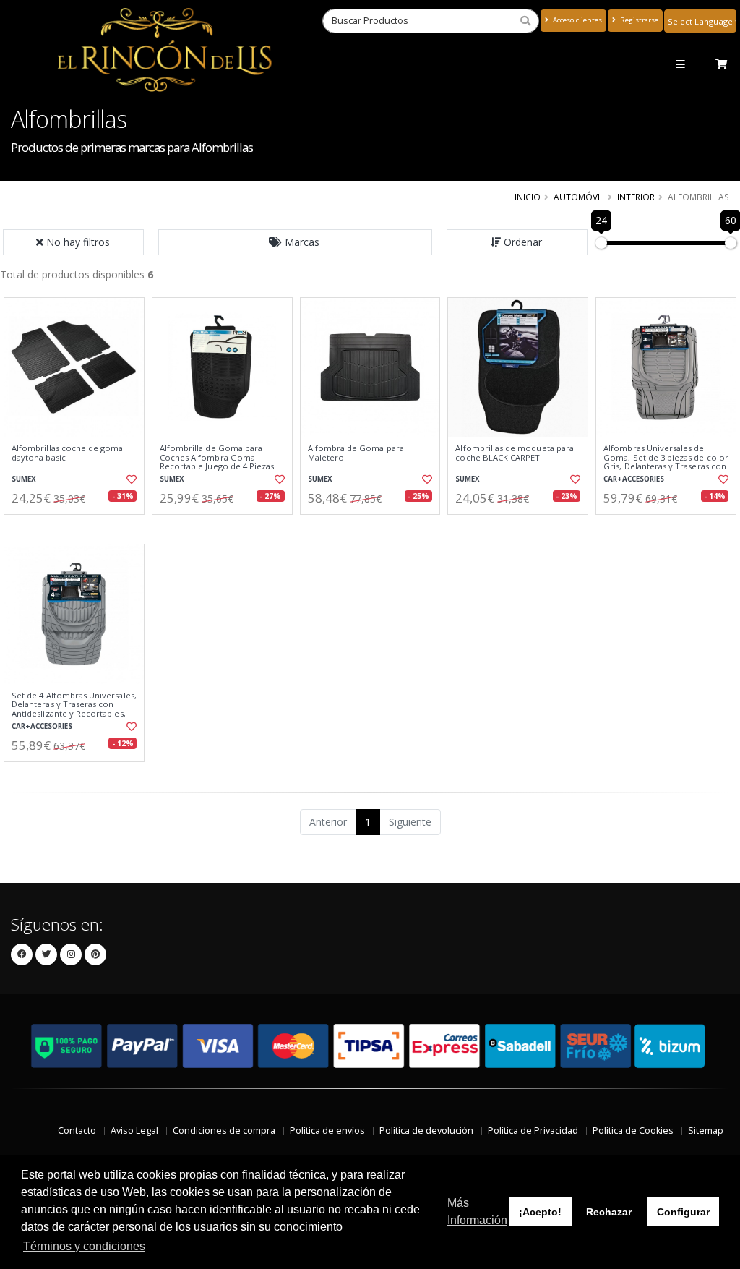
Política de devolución (426, 1130)
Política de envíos (327, 1130)
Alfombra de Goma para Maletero (356, 453)
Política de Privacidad (533, 1130)
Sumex (24, 479)
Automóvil (579, 196)
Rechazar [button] (609, 1212)
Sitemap (705, 1130)
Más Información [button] (477, 1211)
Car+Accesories (633, 479)
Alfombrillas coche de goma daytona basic (67, 453)
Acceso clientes (576, 20)
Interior (636, 196)
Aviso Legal (134, 1130)
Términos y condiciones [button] (84, 1246)
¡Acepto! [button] (540, 1212)
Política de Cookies (633, 1130)
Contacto (77, 1130)
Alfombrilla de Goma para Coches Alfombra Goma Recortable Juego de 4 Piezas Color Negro (217, 461)
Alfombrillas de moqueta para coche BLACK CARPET (514, 453)
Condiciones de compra (224, 1130)
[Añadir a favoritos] (131, 479)
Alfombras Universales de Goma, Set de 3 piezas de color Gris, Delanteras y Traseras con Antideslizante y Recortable (665, 461)
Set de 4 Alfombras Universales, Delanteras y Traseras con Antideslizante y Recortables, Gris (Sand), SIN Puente (74, 709)
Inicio (528, 196)
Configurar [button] (683, 1212)
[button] (295, 242)
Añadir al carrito (79, 526)
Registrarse (638, 20)
